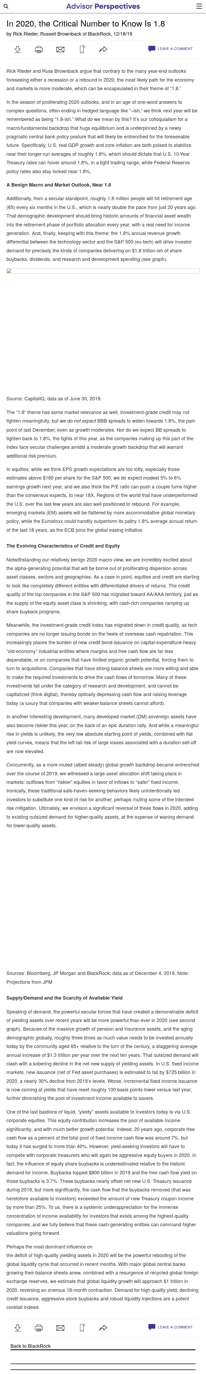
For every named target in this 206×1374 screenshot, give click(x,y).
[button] (17, 49)
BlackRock (99, 33)
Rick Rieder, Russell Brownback (47, 33)
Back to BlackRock (30, 1345)
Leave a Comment (175, 48)
